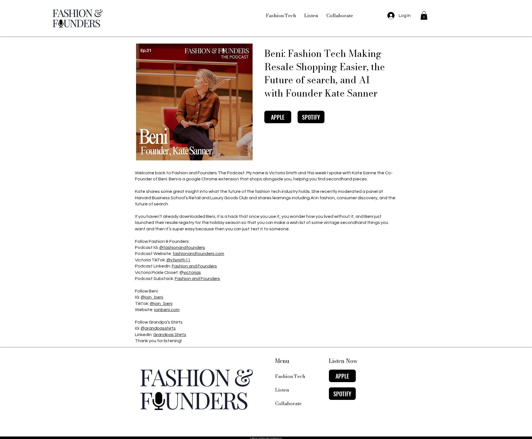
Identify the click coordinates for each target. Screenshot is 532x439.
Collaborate (288, 403)
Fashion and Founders (194, 266)
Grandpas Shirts (169, 334)
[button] (424, 15)
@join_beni (152, 297)
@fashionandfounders (182, 247)
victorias (192, 272)
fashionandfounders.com (198, 253)
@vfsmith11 (178, 260)
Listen (282, 389)
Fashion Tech (290, 376)
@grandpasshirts (158, 328)
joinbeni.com (167, 309)
